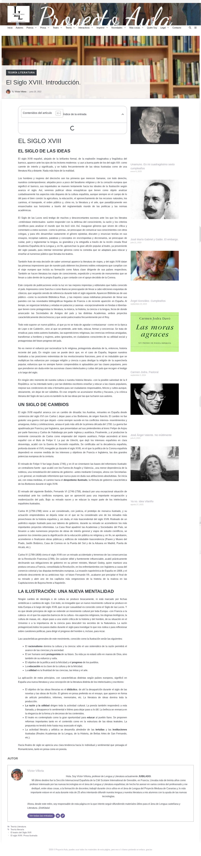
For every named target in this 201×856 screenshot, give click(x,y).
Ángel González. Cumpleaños (148, 300)
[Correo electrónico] (58, 816)
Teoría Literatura (21, 72)
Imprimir (100, 27)
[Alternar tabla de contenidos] (56, 113)
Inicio (10, 27)
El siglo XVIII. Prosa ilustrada (24, 835)
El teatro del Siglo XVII (21, 832)
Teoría (69, 27)
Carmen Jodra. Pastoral (144, 372)
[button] (190, 27)
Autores (19, 27)
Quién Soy (152, 27)
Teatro (56, 27)
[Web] (62, 816)
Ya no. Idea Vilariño (142, 501)
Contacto (176, 27)
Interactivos (84, 27)
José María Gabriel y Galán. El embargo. (154, 239)
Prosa (43, 27)
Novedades (116, 27)
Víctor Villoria (20, 92)
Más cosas (134, 27)
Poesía (29, 27)
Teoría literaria (17, 829)
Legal (163, 27)
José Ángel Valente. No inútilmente (151, 435)
